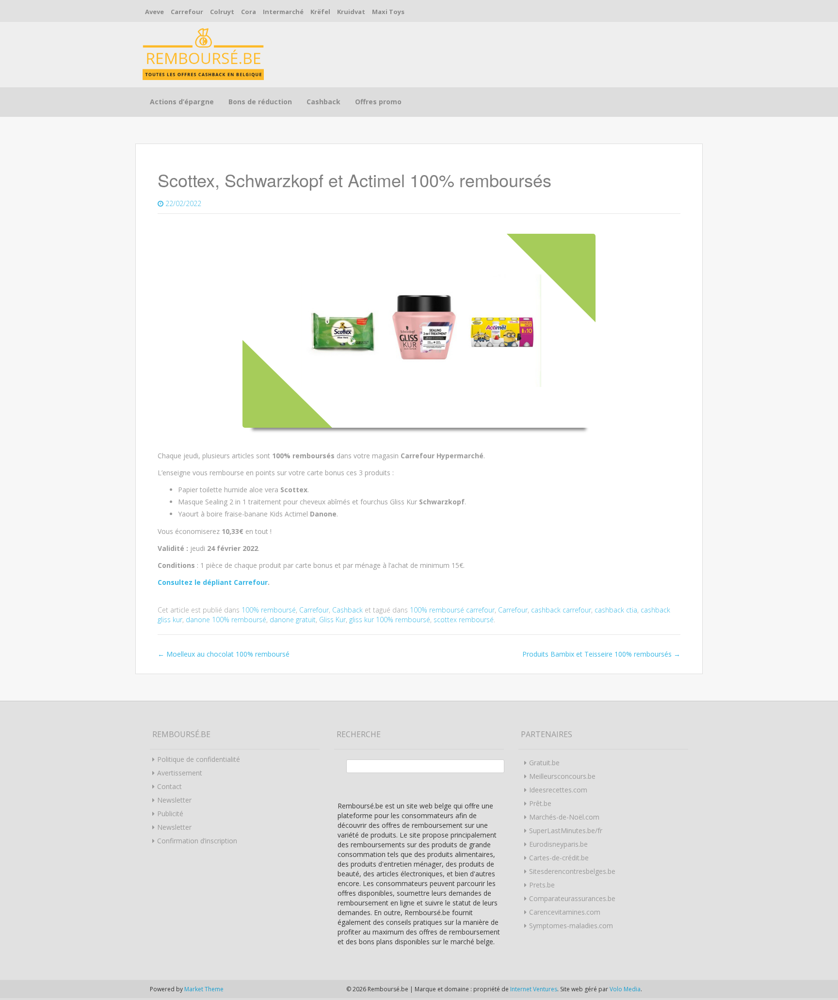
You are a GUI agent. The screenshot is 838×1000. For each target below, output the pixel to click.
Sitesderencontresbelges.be (572, 871)
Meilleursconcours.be (562, 776)
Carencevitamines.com (564, 912)
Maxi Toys (388, 11)
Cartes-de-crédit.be (559, 857)
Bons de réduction (260, 101)
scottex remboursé (464, 619)
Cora (248, 11)
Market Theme (204, 989)
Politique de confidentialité (198, 759)
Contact (169, 786)
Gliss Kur (332, 619)
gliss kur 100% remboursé (389, 619)
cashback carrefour (561, 609)
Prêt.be (540, 803)
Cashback (323, 101)
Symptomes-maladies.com (571, 925)
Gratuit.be (544, 762)
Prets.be (542, 884)
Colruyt (222, 11)
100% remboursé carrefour (452, 609)
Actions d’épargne (182, 101)
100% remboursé (269, 609)
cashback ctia (616, 609)
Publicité (170, 813)
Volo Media (625, 989)
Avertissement (179, 772)
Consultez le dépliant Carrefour (213, 582)
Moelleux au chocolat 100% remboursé (224, 654)
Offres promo (378, 101)
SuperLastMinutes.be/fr (565, 830)
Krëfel (320, 11)
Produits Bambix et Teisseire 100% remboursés (601, 654)
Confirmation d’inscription (197, 840)
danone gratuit (293, 619)
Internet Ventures (533, 989)
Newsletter (174, 800)
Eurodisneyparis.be (558, 844)
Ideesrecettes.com (558, 789)
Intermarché (283, 11)
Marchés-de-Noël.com (564, 817)
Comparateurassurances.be (572, 898)
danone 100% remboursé (226, 619)
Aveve (154, 11)
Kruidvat (351, 11)
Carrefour (187, 11)
